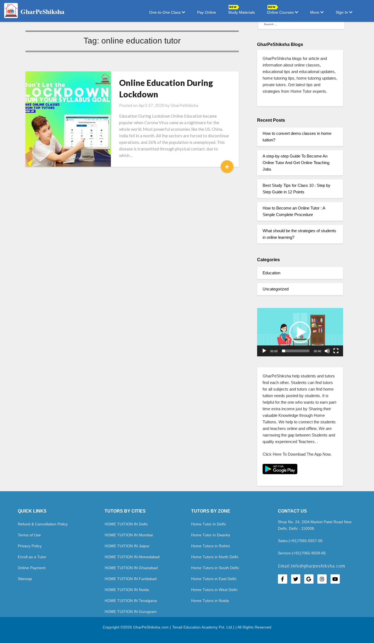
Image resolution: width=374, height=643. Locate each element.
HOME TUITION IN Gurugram (131, 611)
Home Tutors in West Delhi (214, 589)
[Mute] (327, 351)
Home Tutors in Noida (210, 600)
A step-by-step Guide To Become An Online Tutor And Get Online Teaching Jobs (296, 162)
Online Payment (31, 568)
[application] (300, 332)
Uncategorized (276, 289)
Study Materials (241, 12)
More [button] (315, 12)
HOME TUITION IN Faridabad (131, 579)
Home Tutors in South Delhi (215, 568)
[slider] (295, 351)
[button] (300, 332)
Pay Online (206, 12)
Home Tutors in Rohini (210, 546)
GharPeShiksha (184, 105)
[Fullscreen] (336, 351)
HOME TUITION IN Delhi (126, 524)
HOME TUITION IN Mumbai (129, 535)
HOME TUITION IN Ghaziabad (131, 568)
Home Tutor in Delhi (208, 524)
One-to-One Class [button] (165, 12)
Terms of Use (29, 535)
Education (271, 272)
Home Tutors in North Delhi (214, 557)
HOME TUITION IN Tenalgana (131, 600)
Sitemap (25, 579)
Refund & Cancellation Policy (43, 524)
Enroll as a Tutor (32, 557)
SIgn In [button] (342, 12)
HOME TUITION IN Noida (127, 589)
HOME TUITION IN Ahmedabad (132, 557)
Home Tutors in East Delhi (213, 579)
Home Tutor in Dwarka (210, 535)
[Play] (264, 351)
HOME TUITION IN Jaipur (127, 546)
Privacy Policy (30, 546)
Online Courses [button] (281, 12)
